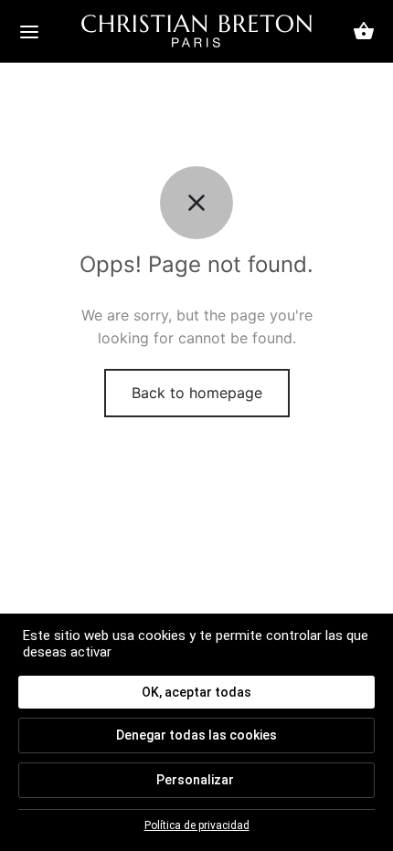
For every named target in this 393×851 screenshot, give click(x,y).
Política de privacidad (197, 825)
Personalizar (195, 779)
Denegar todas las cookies (196, 735)
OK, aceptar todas (196, 692)
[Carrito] (364, 31)
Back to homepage (197, 392)
